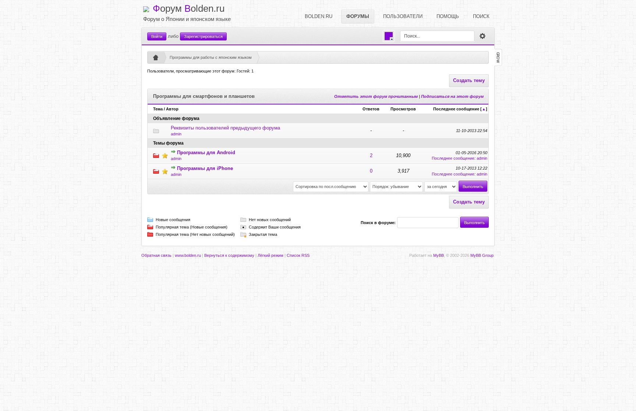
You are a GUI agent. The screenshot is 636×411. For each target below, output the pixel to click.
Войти (156, 36)
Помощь (448, 16)
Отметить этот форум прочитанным (376, 96)
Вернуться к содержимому (229, 255)
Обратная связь (156, 255)
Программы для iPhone (205, 168)
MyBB (438, 255)
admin (176, 134)
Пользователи (403, 16)
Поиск (481, 16)
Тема (158, 109)
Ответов (371, 109)
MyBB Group (482, 255)
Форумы (357, 16)
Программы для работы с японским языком (211, 57)
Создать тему (469, 80)
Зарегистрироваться (203, 36)
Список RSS (298, 255)
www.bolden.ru (188, 255)
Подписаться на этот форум (452, 96)
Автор (172, 109)
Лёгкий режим (270, 255)
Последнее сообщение (456, 109)
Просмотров (403, 109)
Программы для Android (206, 152)
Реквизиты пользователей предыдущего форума (225, 128)
